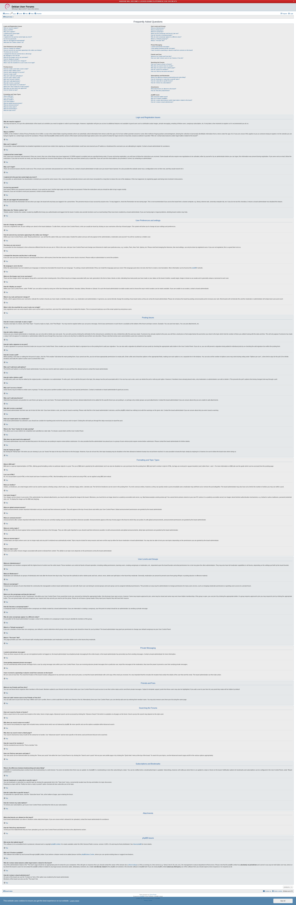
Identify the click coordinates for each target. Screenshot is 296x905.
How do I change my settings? (12, 48)
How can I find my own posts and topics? (162, 71)
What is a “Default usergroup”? (159, 38)
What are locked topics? (10, 108)
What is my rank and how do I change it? (15, 61)
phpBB (194, 268)
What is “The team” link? (158, 40)
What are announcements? (11, 105)
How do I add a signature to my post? (14, 72)
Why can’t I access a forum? (12, 79)
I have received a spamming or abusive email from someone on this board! (172, 50)
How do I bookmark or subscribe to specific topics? (165, 79)
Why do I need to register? (11, 28)
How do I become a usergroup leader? (161, 35)
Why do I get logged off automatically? (14, 40)
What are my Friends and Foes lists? (161, 56)
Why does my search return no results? (162, 66)
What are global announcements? (13, 103)
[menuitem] (6, 13)
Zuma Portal (153, 894)
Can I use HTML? (9, 98)
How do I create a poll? (10, 74)
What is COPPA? (8, 30)
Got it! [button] (283, 901)
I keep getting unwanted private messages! (163, 48)
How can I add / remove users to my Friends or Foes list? (167, 58)
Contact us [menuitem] (268, 891)
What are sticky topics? (10, 107)
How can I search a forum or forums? (161, 64)
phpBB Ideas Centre (88, 854)
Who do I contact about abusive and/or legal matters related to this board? (171, 100)
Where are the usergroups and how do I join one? (165, 33)
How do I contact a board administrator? (162, 102)
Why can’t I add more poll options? (13, 76)
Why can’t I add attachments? (12, 81)
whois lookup (132, 865)
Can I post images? (9, 101)
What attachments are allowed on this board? (163, 88)
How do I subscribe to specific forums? (162, 81)
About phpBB (137, 844)
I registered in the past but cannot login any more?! (18, 37)
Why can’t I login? (8, 35)
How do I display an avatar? (11, 59)
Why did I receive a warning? (12, 83)
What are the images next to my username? (16, 57)
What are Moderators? (157, 30)
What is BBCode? (8, 96)
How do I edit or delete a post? (12, 70)
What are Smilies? (9, 99)
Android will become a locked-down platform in (141, 1)
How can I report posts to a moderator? (15, 84)
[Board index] (7, 7)
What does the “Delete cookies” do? (14, 42)
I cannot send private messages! (160, 46)
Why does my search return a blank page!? (163, 67)
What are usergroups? (157, 31)
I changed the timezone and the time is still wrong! (17, 53)
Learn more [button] (74, 901)
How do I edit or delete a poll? (12, 77)
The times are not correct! (11, 52)
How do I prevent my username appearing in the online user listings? (23, 50)
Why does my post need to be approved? (15, 88)
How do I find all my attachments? (160, 90)
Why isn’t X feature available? (159, 98)
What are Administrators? (158, 28)
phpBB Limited (55, 844)
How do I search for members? (159, 69)
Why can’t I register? (9, 31)
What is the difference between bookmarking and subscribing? (168, 77)
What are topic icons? (10, 110)
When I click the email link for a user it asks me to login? (19, 62)
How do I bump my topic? (11, 90)
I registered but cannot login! (11, 33)
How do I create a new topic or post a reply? (16, 68)
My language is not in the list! (12, 55)
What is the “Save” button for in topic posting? (16, 86)
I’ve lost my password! (10, 38)
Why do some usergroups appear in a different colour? (166, 37)
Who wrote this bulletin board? (159, 96)
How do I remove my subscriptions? (161, 82)
